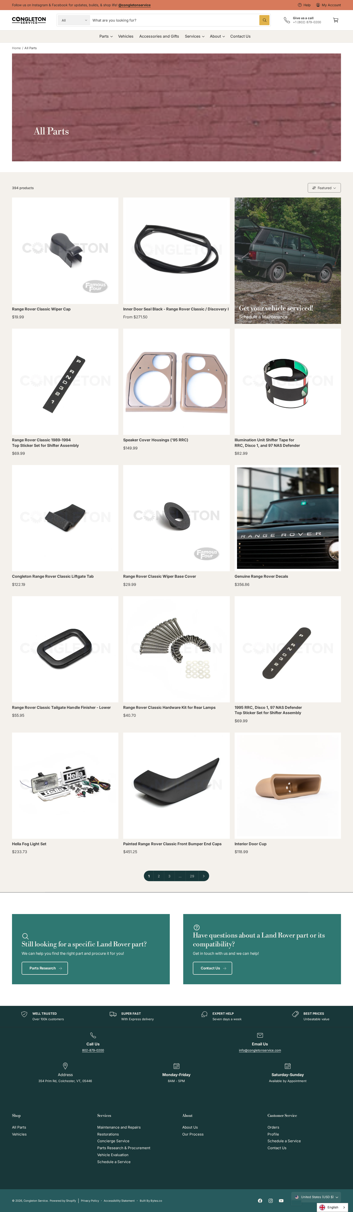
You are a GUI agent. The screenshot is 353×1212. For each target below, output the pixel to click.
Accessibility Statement (119, 1200)
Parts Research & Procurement (123, 1148)
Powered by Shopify (63, 1200)
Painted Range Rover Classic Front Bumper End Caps (172, 843)
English (333, 1207)
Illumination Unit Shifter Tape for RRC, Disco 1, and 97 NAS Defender (267, 442)
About (215, 36)
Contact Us (210, 968)
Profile (273, 1134)
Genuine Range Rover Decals (261, 576)
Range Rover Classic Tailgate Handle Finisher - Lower (61, 707)
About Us (190, 1127)
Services (193, 36)
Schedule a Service (114, 1162)
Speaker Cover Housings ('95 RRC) (155, 439)
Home (16, 48)
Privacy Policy (90, 1200)
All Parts (30, 48)
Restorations (108, 1134)
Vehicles (19, 1134)
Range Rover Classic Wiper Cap (41, 309)
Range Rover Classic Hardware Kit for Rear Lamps (169, 707)
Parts (104, 36)
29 (192, 876)
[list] (176, 1016)
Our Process (193, 1134)
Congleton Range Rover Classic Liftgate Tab (53, 576)
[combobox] (181, 20)
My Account (331, 5)
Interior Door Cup (251, 843)
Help (307, 5)
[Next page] (204, 876)
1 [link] (149, 876)
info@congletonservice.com (260, 1050)
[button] (335, 20)
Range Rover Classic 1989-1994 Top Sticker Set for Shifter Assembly (45, 442)
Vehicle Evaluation (112, 1155)
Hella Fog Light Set (29, 843)
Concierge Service (113, 1141)
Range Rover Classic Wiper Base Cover (159, 576)
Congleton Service (36, 1200)
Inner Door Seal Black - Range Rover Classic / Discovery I (176, 309)
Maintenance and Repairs (119, 1127)
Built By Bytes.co (151, 1200)
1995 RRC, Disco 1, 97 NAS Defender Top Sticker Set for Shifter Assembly (268, 710)
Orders (273, 1127)
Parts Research (43, 968)
